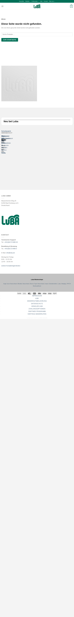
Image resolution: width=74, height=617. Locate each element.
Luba (59, 283)
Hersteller (21, 1)
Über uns (51, 1)
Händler (27, 1)
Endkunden (35, 1)
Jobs (41, 1)
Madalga (64, 283)
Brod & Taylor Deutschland (37, 283)
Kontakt (46, 1)
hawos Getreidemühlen (51, 283)
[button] (2, 6)
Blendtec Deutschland (23, 283)
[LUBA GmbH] (37, 6)
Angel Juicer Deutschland (10, 283)
